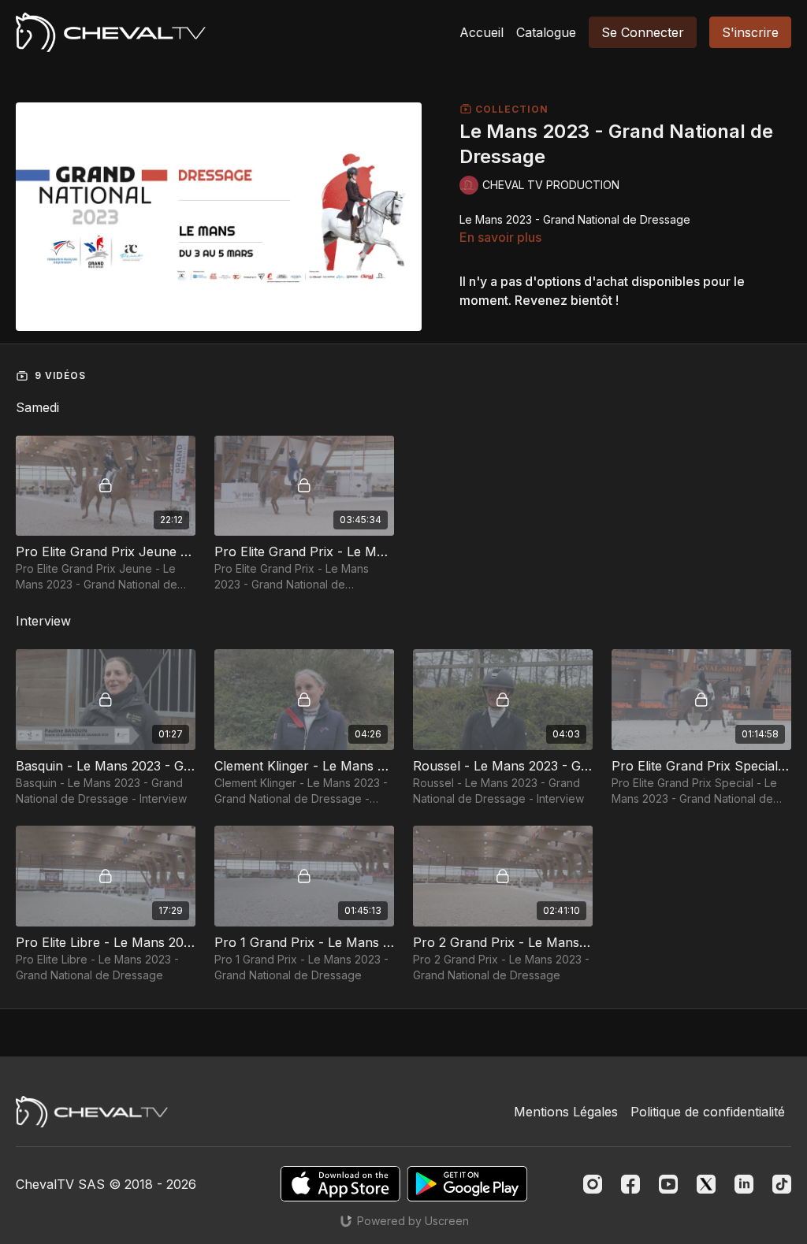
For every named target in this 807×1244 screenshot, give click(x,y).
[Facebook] (630, 1184)
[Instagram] (592, 1184)
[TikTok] (781, 1184)
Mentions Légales (566, 1112)
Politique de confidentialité (707, 1112)
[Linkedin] (743, 1184)
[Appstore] (340, 1183)
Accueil (481, 32)
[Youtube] (668, 1184)
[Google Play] (467, 1183)
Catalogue (546, 32)
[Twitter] (706, 1184)
